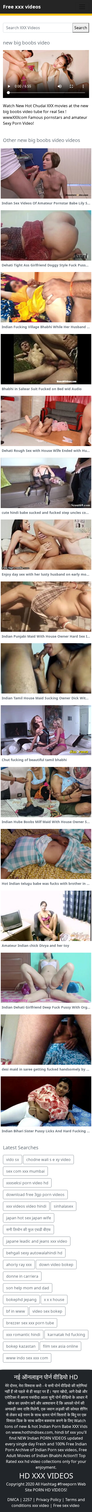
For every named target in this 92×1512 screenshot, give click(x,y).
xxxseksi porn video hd (27, 1183)
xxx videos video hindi (26, 1206)
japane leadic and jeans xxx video (36, 1241)
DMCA (13, 1499)
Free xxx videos (22, 6)
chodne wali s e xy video (48, 1159)
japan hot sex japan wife (28, 1218)
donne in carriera (22, 1276)
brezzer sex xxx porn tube (30, 1323)
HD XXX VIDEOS (46, 1476)
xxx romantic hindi (23, 1334)
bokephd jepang (21, 1299)
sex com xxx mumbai (25, 1171)
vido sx (12, 1159)
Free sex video (66, 1505)
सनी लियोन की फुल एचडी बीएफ (28, 1229)
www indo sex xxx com (27, 1358)
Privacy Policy (48, 1499)
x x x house (54, 1299)
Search (80, 27)
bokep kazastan (21, 1346)
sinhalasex (63, 1206)
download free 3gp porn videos (35, 1194)
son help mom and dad (27, 1288)
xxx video (40, 1505)
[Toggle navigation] (82, 7)
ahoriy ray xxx (19, 1264)
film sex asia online (60, 1346)
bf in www (15, 1311)
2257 (27, 1499)
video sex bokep (47, 1311)
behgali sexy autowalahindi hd (34, 1253)
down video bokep (56, 1264)
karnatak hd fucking (66, 1334)
